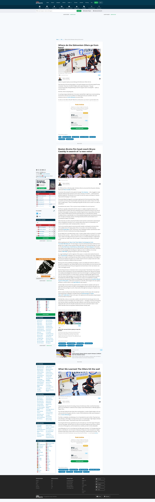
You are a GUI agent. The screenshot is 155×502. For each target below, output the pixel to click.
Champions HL (40, 455)
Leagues (58, 2)
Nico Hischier (41, 235)
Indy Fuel (38, 412)
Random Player (87, 10)
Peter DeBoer (79, 242)
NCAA (39, 307)
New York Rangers (49, 323)
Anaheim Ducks (40, 320)
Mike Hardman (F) (41, 202)
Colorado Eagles (40, 379)
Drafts (69, 2)
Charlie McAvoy (73, 247)
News (57, 39)
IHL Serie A (49, 444)
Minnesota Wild (39, 339)
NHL (39, 301)
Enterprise (84, 491)
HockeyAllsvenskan (41, 444)
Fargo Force (39, 433)
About (83, 482)
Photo (83, 486)
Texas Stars (48, 383)
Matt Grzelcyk (81, 247)
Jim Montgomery (86, 242)
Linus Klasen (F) (40, 200)
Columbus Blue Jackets (41, 330)
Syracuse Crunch (49, 382)
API (82, 488)
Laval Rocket (39, 390)
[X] (39, 170)
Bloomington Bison (40, 401)
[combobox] (59, 11)
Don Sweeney (85, 192)
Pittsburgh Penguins (49, 327)
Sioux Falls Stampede (49, 431)
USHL (48, 301)
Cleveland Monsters (40, 375)
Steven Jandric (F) (41, 204)
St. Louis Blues (48, 332)
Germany (37, 486)
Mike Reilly (64, 251)
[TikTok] (45, 170)
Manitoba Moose (49, 367)
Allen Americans (40, 398)
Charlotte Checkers (40, 372)
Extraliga (48, 310)
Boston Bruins (39, 321)
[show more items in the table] (54, 207)
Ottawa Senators (49, 324)
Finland (37, 485)
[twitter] (100, 79)
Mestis (39, 450)
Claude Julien (66, 229)
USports (48, 464)
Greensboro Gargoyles (41, 407)
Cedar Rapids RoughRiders (39, 426)
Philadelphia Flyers (49, 326)
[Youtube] (43, 170)
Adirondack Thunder (40, 396)
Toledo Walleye (48, 410)
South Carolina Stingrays (48, 407)
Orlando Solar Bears (49, 399)
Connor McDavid (71, 97)
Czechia (50, 204)
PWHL (48, 470)
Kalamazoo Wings (40, 415)
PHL (48, 452)
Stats (48, 2)
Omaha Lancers (48, 428)
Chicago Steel (39, 427)
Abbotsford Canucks (40, 366)
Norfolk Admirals (49, 398)
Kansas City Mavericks (41, 417)
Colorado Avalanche (40, 329)
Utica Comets (48, 388)
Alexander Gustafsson (46, 173)
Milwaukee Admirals (49, 369)
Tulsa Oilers (48, 415)
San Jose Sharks (48, 329)
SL (38, 462)
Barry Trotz (72, 242)
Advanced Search (98, 10)
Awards (81, 2)
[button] (99, 7)
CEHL (48, 449)
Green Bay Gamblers (40, 435)
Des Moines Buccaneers (41, 429)
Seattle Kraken (48, 330)
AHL (50, 195)
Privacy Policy (84, 485)
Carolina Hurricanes (40, 326)
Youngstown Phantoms (50, 437)
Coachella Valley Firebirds (40, 377)
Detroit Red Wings (40, 333)
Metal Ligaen (40, 452)
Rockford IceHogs (49, 375)
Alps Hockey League (50, 443)
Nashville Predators (40, 342)
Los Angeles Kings (40, 338)
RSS (82, 489)
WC (39, 468)
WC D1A (39, 470)
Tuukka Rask (66, 295)
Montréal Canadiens (40, 341)
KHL (50, 197)
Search (79, 10)
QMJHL (39, 311)
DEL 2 (39, 465)
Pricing (87, 2)
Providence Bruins (49, 372)
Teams (52, 2)
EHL (39, 453)
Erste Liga (49, 450)
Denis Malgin (41, 231)
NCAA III (48, 461)
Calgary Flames (39, 324)
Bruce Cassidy (67, 189)
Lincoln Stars (39, 436)
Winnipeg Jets (48, 342)
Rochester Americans (49, 373)
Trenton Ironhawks (49, 412)
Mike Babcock (66, 243)
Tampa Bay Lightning (49, 333)
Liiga (48, 307)
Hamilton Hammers (40, 382)
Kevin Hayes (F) (40, 197)
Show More (46, 238)
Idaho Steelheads (40, 411)
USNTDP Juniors (48, 434)
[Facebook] (37, 170)
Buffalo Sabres (39, 323)
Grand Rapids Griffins (40, 380)
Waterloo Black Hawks (50, 436)
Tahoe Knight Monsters (50, 409)
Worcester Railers (49, 419)
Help (83, 483)
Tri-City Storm (48, 432)
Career (83, 492)
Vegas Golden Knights (50, 339)
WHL (39, 308)
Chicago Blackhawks (40, 327)
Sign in (101, 2)
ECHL (39, 304)
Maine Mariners (40, 418)
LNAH (48, 462)
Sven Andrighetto (42, 227)
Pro (92, 2)
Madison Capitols (49, 425)
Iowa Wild (38, 389)
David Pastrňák (85, 293)
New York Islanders (49, 321)
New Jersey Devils (49, 320)
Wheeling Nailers (49, 416)
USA (36, 483)
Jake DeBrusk (77, 282)
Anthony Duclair (46, 176)
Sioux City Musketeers (50, 429)
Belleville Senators (40, 369)
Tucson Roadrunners (49, 386)
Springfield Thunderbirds (48, 380)
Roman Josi (41, 233)
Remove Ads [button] (113, 14)
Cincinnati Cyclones (40, 402)
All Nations (37, 488)
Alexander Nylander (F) (42, 195)
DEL (39, 464)
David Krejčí (64, 255)
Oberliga (39, 467)
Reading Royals (48, 402)
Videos (63, 2)
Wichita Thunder (49, 418)
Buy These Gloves (45, 276)
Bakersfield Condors (40, 367)
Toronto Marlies (48, 385)
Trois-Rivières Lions (49, 413)
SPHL (39, 305)
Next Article (79, 143)
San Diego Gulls (48, 376)
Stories (75, 2)
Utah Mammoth (48, 336)
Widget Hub (84, 480)
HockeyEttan (40, 447)
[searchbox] (59, 11)
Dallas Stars (39, 332)
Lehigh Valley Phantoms (50, 366)
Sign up (96, 2)
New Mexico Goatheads (50, 396)
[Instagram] (41, 170)
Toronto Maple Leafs (49, 335)
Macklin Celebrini (42, 229)
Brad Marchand (65, 247)
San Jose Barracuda (49, 378)
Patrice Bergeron (90, 247)
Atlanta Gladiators (40, 399)
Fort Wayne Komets (40, 405)
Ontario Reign (48, 370)
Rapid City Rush (48, 401)
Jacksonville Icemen (40, 414)
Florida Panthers (40, 336)
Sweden (37, 480)
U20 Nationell (40, 446)
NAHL (48, 302)
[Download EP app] (45, 184)
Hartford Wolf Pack (40, 383)
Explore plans (79, 128)
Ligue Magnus (49, 446)
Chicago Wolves (39, 373)
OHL (39, 310)
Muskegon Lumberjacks (50, 426)
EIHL (48, 447)
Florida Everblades (40, 404)
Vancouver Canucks (49, 338)
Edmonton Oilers (40, 335)
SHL (49, 200)
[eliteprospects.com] (39, 2)
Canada (37, 482)
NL (47, 308)
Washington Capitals (49, 341)
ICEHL (39, 471)
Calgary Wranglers (40, 370)
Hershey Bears (39, 387)
